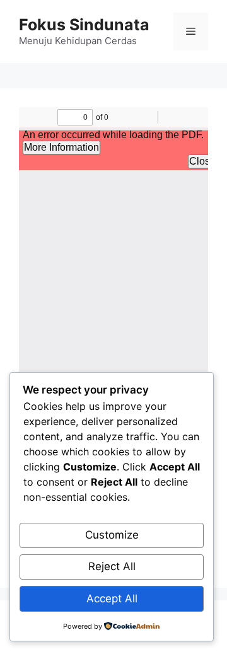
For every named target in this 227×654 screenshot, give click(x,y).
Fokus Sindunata (84, 24)
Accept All (111, 598)
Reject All (112, 566)
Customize (112, 534)
